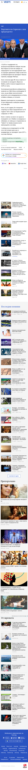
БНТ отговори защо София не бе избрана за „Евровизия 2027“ (19, 341)
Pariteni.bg (10, 752)
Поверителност (4, 759)
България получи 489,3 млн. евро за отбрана (19, 389)
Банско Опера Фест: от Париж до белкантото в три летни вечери (10, 545)
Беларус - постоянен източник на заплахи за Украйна (19, 409)
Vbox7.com (9, 746)
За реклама (12, 757)
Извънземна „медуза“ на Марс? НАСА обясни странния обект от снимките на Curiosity (19, 361)
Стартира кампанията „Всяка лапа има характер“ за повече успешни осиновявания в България (19, 625)
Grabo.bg (3, 752)
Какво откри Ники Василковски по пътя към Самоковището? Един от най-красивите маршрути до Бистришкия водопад (19, 646)
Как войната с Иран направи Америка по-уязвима (18, 418)
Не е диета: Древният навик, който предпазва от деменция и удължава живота (19, 429)
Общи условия (20, 757)
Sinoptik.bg (21, 750)
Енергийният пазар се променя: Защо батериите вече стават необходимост (19, 242)
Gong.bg (16, 746)
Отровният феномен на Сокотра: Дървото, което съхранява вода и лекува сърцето (19, 457)
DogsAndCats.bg (13, 748)
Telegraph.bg (24, 752)
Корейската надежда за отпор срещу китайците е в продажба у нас (19, 252)
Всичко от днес (14, 476)
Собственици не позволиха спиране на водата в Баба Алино (19, 399)
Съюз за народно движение (9, 147)
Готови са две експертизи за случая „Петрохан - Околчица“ (19, 438)
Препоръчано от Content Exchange (19, 616)
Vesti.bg (7, 2)
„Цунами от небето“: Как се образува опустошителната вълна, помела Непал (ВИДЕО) (18, 706)
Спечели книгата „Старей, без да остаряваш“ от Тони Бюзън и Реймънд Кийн (12, 589)
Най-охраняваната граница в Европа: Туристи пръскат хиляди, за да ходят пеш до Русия (19, 292)
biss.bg (13, 246)
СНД (20, 147)
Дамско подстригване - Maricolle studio (19, 330)
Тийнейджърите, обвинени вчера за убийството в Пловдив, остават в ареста (19, 204)
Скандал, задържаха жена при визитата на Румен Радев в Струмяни (19, 467)
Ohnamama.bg (13, 750)
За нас (5, 757)
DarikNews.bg (23, 746)
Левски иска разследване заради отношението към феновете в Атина (18, 687)
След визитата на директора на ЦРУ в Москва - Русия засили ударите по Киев (19, 351)
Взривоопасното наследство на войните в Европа (19, 447)
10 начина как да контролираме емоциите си (14, 500)
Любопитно (14, 364)
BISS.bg (6, 750)
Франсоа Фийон (18, 149)
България (14, 314)
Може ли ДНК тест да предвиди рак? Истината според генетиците (18, 371)
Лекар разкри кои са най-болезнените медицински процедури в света (18, 677)
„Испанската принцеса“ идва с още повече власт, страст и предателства (14, 521)
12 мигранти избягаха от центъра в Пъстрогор (19, 311)
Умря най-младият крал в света (19, 222)
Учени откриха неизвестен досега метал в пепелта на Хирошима (18, 214)
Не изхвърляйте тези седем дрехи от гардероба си (18, 666)
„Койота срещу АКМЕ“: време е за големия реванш (13, 567)
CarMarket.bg (22, 748)
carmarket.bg (14, 256)
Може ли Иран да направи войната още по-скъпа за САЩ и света (19, 282)
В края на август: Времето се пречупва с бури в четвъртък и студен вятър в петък (19, 272)
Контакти (25, 759)
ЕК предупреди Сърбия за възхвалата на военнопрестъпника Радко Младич (19, 233)
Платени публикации (15, 759)
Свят (2, 26)
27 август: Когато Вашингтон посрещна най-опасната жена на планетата (19, 262)
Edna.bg (17, 752)
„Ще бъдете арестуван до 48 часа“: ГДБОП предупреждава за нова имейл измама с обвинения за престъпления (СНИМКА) (19, 719)
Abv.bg (3, 746)
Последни (16, 2)
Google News (23, 163)
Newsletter (13, 163)
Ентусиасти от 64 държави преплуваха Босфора (18, 657)
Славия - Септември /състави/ (18, 695)
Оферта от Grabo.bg (16, 333)
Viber (5, 163)
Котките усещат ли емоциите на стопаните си (19, 635)
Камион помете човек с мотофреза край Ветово (19, 321)
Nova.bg (5, 748)
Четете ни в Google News (15, 741)
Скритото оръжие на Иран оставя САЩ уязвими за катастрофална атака (18, 381)
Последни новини (10, 306)
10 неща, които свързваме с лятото (11, 611)
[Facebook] (14, 761)
